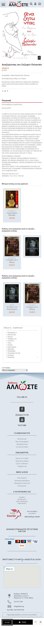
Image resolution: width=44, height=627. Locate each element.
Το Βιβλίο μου (12, 339)
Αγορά (24, 622)
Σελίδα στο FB (22, 415)
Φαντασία (11, 349)
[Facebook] (22, 409)
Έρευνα (10, 337)
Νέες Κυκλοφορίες (22, 441)
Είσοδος (22, 497)
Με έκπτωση (22, 439)
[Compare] (17, 197)
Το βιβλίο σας (22, 466)
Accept (7, 622)
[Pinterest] (7, 91)
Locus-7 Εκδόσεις (22, 464)
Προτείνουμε (12, 335)
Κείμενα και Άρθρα (22, 461)
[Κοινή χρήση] (2, 91)
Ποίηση (10, 345)
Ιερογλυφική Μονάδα (12, 214)
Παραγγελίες (22, 503)
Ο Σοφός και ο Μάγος (12, 261)
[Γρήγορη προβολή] (17, 201)
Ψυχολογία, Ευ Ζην (14, 353)
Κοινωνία (11, 355)
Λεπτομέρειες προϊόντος (12, 104)
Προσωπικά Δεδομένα (22, 480)
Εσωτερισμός (12, 347)
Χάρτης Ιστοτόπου (22, 458)
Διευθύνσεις (22, 499)
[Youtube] (22, 419)
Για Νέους (11, 341)
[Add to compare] (40, 622)
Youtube (22, 425)
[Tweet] (5, 91)
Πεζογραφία (11, 351)
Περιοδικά (11, 357)
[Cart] (39, 3)
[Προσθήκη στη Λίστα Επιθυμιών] (17, 193)
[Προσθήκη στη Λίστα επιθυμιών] (36, 622)
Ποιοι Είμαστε (22, 478)
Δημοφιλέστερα (22, 444)
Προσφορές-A (12, 332)
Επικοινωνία (22, 486)
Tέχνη (9, 343)
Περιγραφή (6, 100)
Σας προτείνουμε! (22, 447)
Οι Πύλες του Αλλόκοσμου (12, 308)
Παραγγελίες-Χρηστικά (22, 483)
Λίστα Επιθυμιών (22, 501)
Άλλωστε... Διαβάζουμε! (13, 328)
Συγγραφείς (6, 368)
